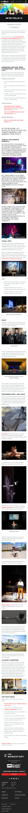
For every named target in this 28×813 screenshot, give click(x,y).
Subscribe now (14, 774)
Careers (17, 798)
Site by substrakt (5, 811)
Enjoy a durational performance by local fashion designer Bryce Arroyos (13, 108)
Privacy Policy (4, 804)
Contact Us (5, 795)
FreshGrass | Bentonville (10, 709)
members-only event (7, 507)
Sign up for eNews (6, 743)
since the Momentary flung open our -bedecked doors (13, 37)
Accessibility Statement (6, 806)
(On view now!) (12, 258)
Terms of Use (12, 804)
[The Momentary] (14, 756)
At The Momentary (14, 27)
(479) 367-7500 (14, 762)
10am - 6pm (12, 1)
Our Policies (18, 792)
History (4, 792)
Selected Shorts (6, 605)
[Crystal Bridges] (14, 766)
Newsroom (5, 798)
